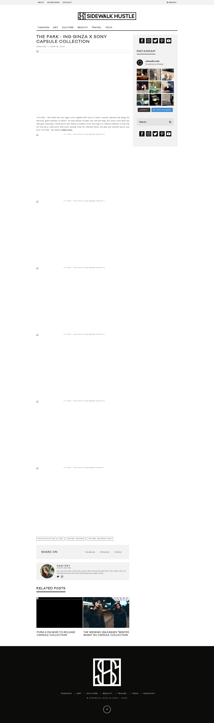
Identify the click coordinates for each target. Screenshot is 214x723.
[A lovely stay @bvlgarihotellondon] (143, 74)
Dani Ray (41, 47)
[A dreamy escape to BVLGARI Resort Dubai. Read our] (168, 74)
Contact (67, 2)
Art (55, 27)
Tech (108, 27)
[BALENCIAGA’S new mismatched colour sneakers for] (155, 100)
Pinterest (104, 552)
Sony (61, 538)
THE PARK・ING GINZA (75, 538)
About (41, 2)
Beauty (83, 27)
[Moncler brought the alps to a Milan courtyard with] (155, 87)
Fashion (43, 27)
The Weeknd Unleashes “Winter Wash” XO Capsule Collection (106, 634)
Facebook (90, 552)
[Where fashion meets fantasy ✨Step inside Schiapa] (155, 74)
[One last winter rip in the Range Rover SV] (143, 100)
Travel (97, 27)
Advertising (53, 2)
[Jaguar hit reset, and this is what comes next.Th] (168, 100)
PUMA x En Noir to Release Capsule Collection (56, 634)
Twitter (118, 552)
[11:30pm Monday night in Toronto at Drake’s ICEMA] (143, 87)
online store (66, 130)
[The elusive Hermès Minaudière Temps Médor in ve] (168, 87)
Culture (68, 27)
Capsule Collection (46, 538)
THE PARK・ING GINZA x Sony (100, 538)
